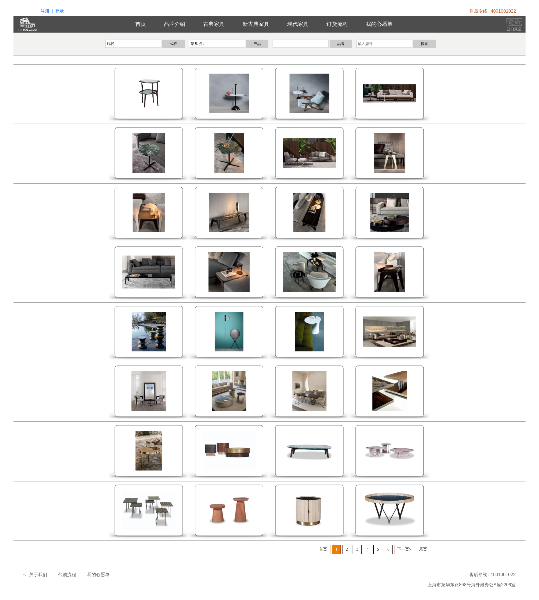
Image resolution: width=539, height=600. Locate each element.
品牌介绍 (174, 24)
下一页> (404, 549)
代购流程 (67, 574)
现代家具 (298, 24)
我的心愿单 (379, 24)
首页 (140, 24)
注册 (44, 11)
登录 (59, 11)
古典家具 (214, 24)
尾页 (423, 549)
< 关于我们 (35, 574)
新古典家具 (256, 24)
